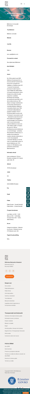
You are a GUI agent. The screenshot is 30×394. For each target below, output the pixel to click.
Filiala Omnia (8, 290)
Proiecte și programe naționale (12, 351)
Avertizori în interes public (11, 358)
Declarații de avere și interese (12, 318)
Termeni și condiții (9, 361)
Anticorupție (8, 333)
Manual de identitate (9, 301)
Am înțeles (25, 392)
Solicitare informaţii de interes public (13, 316)
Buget (6, 326)
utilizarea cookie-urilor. (17, 392)
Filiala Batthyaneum (9, 288)
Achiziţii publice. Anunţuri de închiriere (14, 328)
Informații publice (9, 293)
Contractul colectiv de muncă (12, 336)
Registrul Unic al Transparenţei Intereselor (15, 331)
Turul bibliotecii (8, 298)
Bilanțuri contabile (9, 323)
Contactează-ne (9, 276)
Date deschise (8, 349)
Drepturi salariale (9, 321)
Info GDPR (7, 346)
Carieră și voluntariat (10, 296)
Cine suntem (8, 286)
